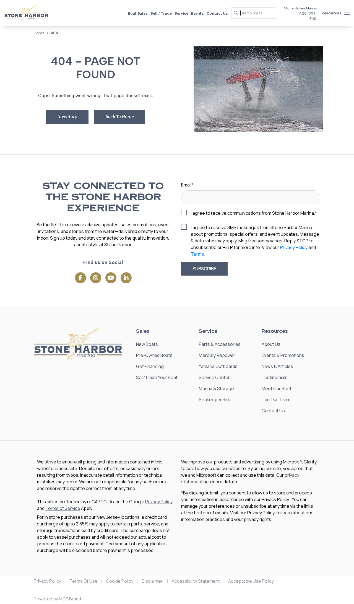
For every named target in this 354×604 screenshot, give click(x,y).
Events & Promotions (283, 355)
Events (197, 13)
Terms (197, 254)
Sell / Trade (161, 13)
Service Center (214, 377)
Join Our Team (276, 399)
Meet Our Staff (276, 388)
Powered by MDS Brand (57, 599)
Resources (331, 13)
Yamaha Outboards (218, 366)
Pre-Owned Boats (154, 355)
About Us (271, 344)
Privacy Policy (294, 247)
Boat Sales (138, 13)
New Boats (147, 344)
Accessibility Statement (196, 581)
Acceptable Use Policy (251, 581)
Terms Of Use (83, 581)
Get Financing (150, 366)
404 (54, 33)
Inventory (67, 116)
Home (39, 33)
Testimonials (275, 377)
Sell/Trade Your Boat (157, 377)
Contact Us (217, 13)
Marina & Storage (216, 388)
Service (181, 13)
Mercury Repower (217, 355)
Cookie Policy (119, 581)
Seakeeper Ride (215, 399)
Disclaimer (152, 581)
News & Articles (277, 366)
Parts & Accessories (220, 344)
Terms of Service (62, 508)
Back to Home (119, 116)
